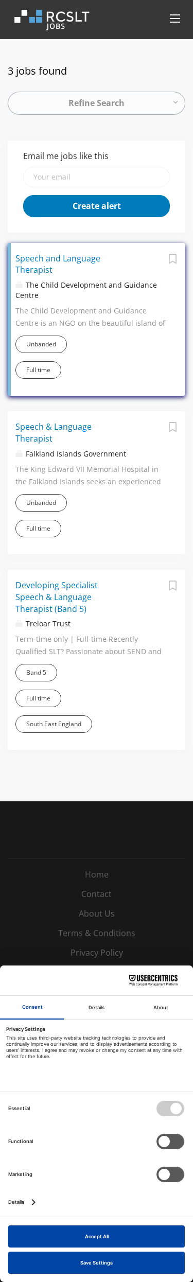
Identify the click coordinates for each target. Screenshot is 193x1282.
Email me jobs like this (66, 156)
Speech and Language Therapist (57, 264)
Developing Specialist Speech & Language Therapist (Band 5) (56, 596)
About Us (97, 913)
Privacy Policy (97, 952)
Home (97, 874)
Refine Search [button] (96, 103)
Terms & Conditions (96, 933)
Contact (96, 894)
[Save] (172, 261)
